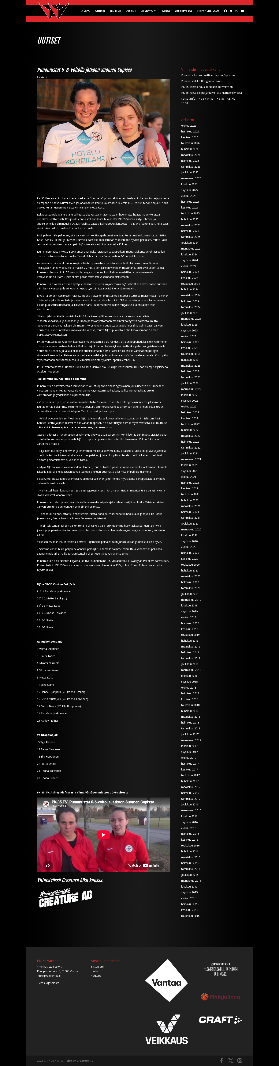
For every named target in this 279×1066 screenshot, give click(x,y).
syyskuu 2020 (189, 541)
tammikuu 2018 (190, 728)
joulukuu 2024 (190, 242)
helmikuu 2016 (190, 863)
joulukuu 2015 (190, 875)
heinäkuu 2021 (190, 482)
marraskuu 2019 (191, 600)
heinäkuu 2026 (190, 131)
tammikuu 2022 (190, 447)
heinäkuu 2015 (190, 904)
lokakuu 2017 (189, 746)
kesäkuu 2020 (189, 558)
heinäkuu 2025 (190, 201)
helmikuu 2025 (190, 231)
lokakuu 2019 (189, 605)
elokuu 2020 (188, 547)
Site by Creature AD (80, 1060)
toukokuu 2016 (190, 845)
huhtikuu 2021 (190, 500)
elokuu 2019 (188, 617)
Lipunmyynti (149, 11)
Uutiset (100, 11)
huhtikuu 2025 (190, 219)
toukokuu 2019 (190, 634)
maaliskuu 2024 (190, 295)
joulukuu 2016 (190, 804)
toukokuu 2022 (190, 424)
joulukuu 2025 (190, 172)
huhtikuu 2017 (190, 781)
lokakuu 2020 (189, 535)
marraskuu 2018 (191, 670)
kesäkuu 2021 (189, 488)
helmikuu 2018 (190, 722)
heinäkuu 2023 (190, 342)
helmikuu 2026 (190, 160)
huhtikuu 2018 (190, 711)
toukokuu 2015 (190, 916)
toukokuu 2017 (190, 775)
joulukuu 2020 (190, 523)
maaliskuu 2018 (190, 716)
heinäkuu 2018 (190, 693)
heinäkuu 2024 (190, 272)
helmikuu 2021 (190, 512)
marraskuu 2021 (191, 459)
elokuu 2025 (188, 196)
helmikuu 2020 (190, 582)
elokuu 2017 (188, 757)
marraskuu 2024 (191, 248)
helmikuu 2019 (190, 652)
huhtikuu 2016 (190, 851)
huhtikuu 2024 (190, 289)
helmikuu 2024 (190, 301)
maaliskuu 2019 (190, 646)
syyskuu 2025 (189, 190)
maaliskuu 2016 (190, 857)
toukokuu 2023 (190, 354)
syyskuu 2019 (189, 611)
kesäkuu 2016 (189, 839)
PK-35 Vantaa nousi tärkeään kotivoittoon (207, 87)
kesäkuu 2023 (189, 348)
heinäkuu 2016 (190, 833)
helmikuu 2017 (190, 793)
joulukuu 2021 (190, 453)
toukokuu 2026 (190, 143)
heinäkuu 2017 (190, 763)
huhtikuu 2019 (190, 640)
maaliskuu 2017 (190, 787)
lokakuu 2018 (189, 676)
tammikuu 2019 (190, 658)
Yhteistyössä (183, 11)
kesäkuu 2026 (189, 137)
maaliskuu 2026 (190, 155)
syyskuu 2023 (189, 330)
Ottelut (131, 11)
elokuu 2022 (188, 406)
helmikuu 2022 (190, 441)
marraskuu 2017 (191, 740)
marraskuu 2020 (191, 529)
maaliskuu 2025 (190, 225)
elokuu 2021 (188, 477)
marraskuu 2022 (191, 389)
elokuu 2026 (188, 125)
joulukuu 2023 (190, 313)
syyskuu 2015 (189, 892)
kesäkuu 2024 (189, 278)
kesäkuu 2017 (189, 769)
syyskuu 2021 (189, 471)
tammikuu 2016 (190, 869)
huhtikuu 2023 (190, 359)
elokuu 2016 (188, 828)
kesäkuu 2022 (189, 418)
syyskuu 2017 (189, 752)
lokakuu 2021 (189, 465)
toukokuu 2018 (190, 705)
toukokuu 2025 (190, 213)
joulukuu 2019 (190, 594)
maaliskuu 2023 (190, 365)
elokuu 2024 (188, 266)
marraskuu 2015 (191, 880)
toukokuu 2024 (190, 283)
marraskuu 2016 (191, 810)
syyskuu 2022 (189, 400)
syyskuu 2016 (189, 822)
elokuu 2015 (188, 898)
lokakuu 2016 (189, 816)
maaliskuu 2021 (190, 506)
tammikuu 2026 (190, 166)
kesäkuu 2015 (189, 910)
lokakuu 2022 (189, 395)
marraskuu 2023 (191, 318)
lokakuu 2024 (189, 254)
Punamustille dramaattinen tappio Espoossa (208, 75)
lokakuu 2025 (189, 184)
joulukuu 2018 (190, 664)
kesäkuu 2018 (189, 699)
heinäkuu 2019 (190, 623)
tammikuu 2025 (190, 237)
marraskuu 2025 (191, 178)
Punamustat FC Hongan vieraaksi (201, 81)
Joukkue (115, 11)
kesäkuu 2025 (189, 207)
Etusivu (85, 11)
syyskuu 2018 (189, 681)
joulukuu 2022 (190, 383)
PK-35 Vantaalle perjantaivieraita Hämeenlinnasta (211, 92)
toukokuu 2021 (190, 494)
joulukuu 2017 (190, 734)
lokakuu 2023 (189, 324)
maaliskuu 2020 (190, 576)
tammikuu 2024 (190, 307)
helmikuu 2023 (190, 371)
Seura (166, 11)
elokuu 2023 (188, 336)
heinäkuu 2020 (190, 553)
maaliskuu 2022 (190, 435)
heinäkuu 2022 (190, 412)
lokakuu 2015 (189, 886)
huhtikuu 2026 (190, 149)
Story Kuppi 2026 (208, 11)
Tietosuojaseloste (48, 983)
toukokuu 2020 (190, 564)
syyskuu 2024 (189, 260)
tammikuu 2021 (190, 517)
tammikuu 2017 (190, 798)
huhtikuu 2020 (190, 570)
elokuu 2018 (188, 687)
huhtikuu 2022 (190, 430)
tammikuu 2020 (190, 588)
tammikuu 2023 (190, 377)
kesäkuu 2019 (189, 629)
